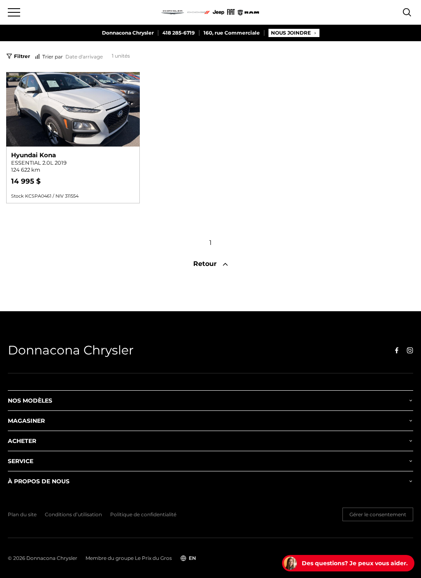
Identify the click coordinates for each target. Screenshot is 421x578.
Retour (206, 264)
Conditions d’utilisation (73, 514)
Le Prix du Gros (153, 558)
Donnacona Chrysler (128, 33)
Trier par (52, 57)
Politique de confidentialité (143, 514)
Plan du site (22, 514)
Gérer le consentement (377, 514)
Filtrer (22, 56)
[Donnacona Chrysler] (210, 12)
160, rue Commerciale (232, 33)
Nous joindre (291, 33)
